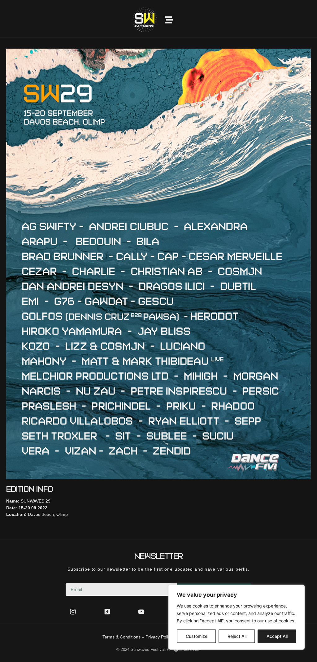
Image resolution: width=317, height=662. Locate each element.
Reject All (237, 636)
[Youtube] (141, 611)
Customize (196, 636)
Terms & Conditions (121, 636)
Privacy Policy (158, 636)
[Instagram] (73, 611)
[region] (236, 617)
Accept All (277, 636)
